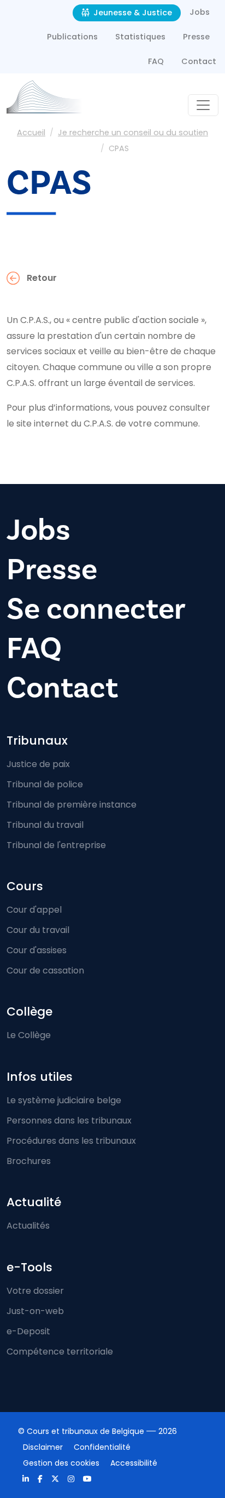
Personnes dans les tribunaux (69, 1120)
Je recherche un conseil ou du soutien (133, 132)
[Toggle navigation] (203, 105)
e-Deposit (28, 1331)
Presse (196, 36)
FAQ (156, 61)
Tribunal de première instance (72, 804)
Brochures (29, 1161)
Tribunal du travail (45, 825)
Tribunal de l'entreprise (56, 845)
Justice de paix (38, 764)
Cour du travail (38, 930)
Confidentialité (102, 1447)
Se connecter (96, 608)
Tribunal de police (45, 784)
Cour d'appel (34, 909)
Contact (198, 61)
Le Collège (29, 1035)
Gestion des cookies (61, 1462)
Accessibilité (133, 1462)
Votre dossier (35, 1290)
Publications (72, 36)
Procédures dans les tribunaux (71, 1140)
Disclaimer (43, 1447)
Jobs (200, 12)
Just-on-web (35, 1311)
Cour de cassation (45, 970)
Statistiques (140, 36)
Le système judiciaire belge (64, 1100)
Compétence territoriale (60, 1351)
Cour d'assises (37, 950)
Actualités (28, 1225)
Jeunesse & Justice (131, 12)
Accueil (31, 132)
